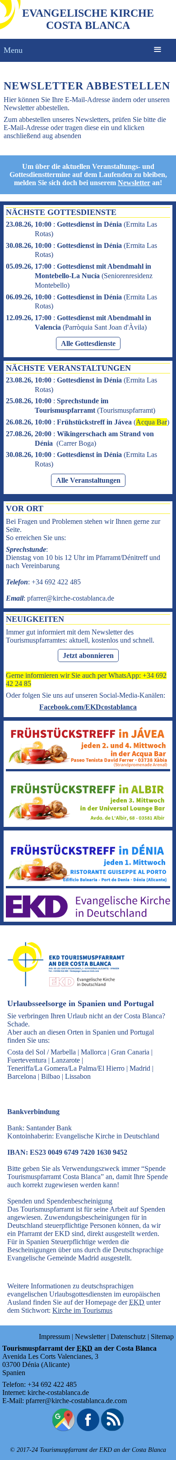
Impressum (54, 1336)
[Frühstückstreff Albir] (88, 820)
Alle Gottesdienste (88, 343)
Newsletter (134, 183)
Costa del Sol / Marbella (41, 1052)
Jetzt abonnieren (88, 655)
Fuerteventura (26, 1060)
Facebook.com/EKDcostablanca (88, 707)
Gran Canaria (130, 1052)
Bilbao (50, 1076)
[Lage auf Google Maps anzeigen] (63, 1428)
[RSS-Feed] (112, 1428)
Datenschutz (128, 1336)
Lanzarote (65, 1060)
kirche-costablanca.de (58, 1392)
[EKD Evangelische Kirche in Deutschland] (88, 915)
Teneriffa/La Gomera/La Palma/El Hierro (66, 1068)
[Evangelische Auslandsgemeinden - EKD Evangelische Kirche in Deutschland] (63, 994)
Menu (13, 50)
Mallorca (93, 1052)
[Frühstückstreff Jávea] (88, 765)
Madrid (140, 1068)
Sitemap (162, 1336)
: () (79, 275)
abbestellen (52, 108)
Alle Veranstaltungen (88, 480)
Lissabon (78, 1076)
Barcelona (21, 1076)
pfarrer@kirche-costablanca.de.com (76, 1400)
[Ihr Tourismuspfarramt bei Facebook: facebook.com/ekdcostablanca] (88, 1428)
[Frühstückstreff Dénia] (88, 882)
